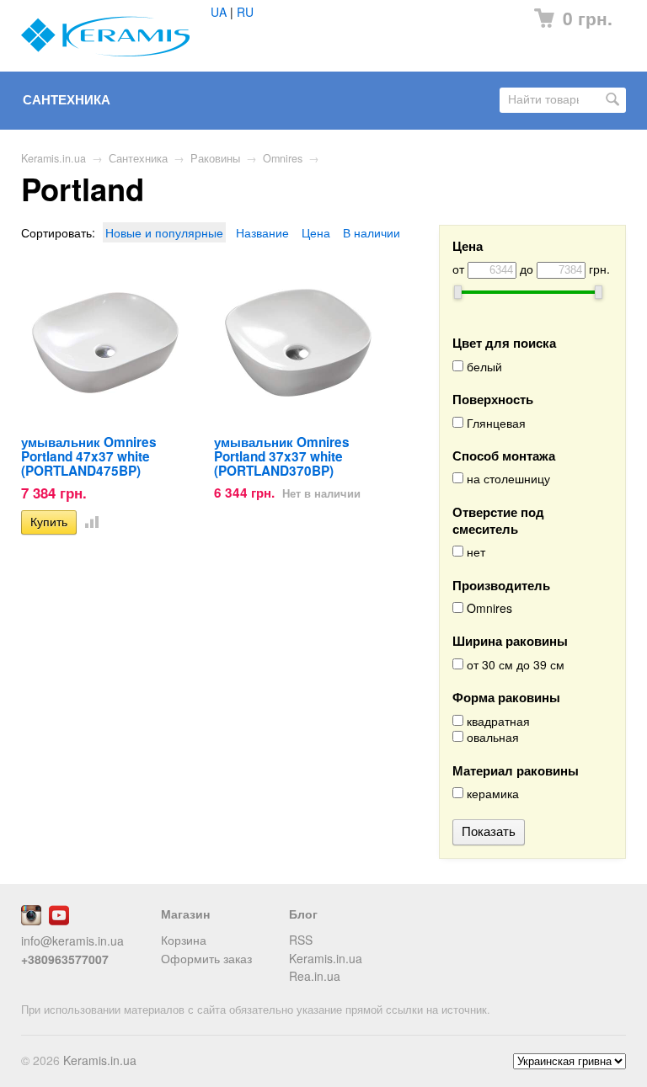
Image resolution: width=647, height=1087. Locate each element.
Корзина (183, 939)
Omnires (282, 158)
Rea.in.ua (314, 975)
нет (474, 552)
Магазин (185, 913)
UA (219, 11)
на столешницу (506, 479)
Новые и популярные (164, 232)
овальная (491, 737)
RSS (301, 939)
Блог (303, 913)
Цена (316, 232)
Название (262, 232)
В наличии (371, 232)
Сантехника (66, 99)
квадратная (496, 721)
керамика (491, 794)
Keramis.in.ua (53, 158)
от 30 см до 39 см (513, 665)
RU (245, 11)
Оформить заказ (206, 958)
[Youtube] (59, 920)
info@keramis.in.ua (72, 940)
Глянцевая (494, 423)
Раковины (215, 158)
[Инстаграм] (31, 920)
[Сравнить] (88, 521)
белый (482, 367)
